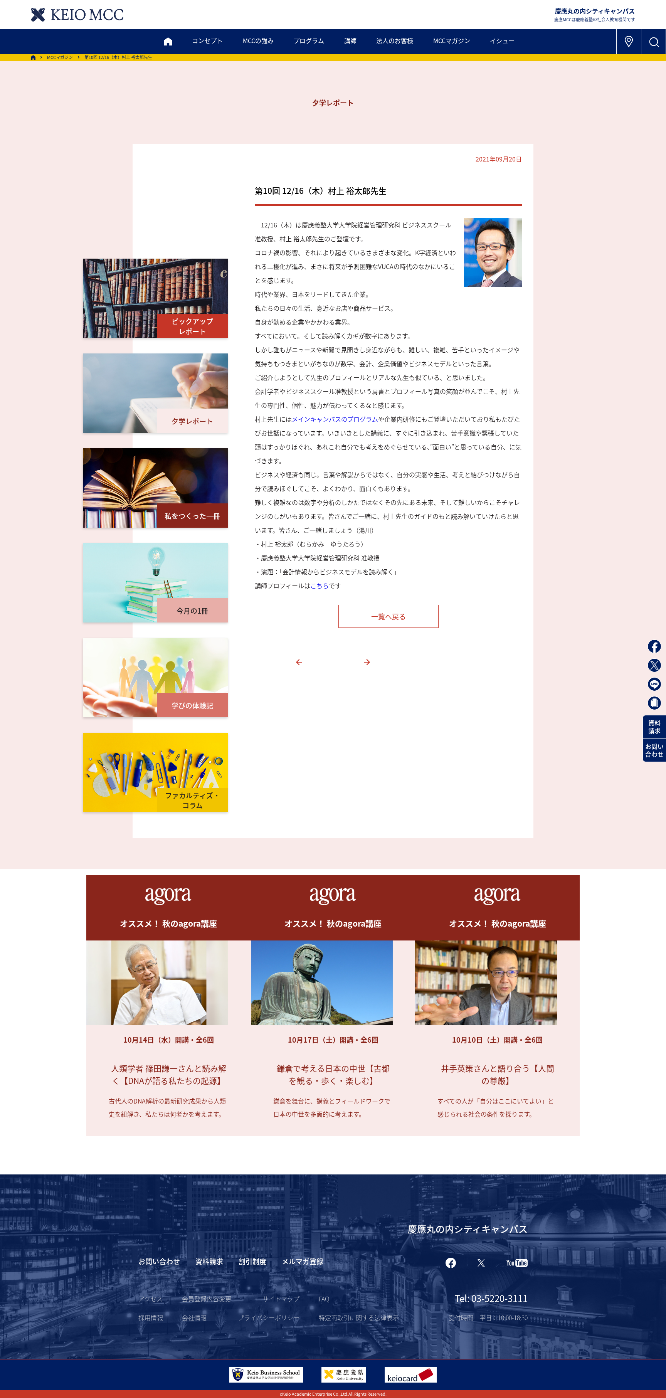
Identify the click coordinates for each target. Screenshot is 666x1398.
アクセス (150, 1298)
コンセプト (207, 40)
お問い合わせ (654, 750)
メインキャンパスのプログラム (335, 419)
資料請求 (654, 726)
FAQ (324, 1298)
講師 (350, 40)
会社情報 (194, 1317)
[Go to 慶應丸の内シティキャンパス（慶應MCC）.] (33, 57)
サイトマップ (280, 1298)
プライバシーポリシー (268, 1317)
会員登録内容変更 (206, 1298)
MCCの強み (258, 40)
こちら (319, 585)
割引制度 (252, 1261)
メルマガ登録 (302, 1261)
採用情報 (150, 1317)
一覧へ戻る (388, 616)
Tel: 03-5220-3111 (491, 1298)
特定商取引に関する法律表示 (359, 1317)
